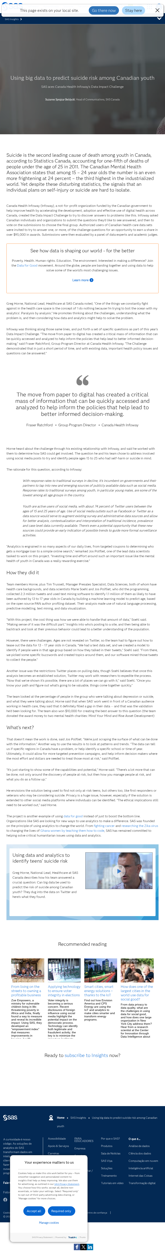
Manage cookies (49, 1223)
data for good (73, 816)
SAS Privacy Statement (66, 1183)
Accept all (34, 1211)
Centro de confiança (96, 1212)
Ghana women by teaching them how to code (72, 831)
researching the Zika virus (140, 826)
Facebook (5, 1201)
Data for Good (27, 265)
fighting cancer (104, 826)
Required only (61, 1211)
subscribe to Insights (86, 1055)
